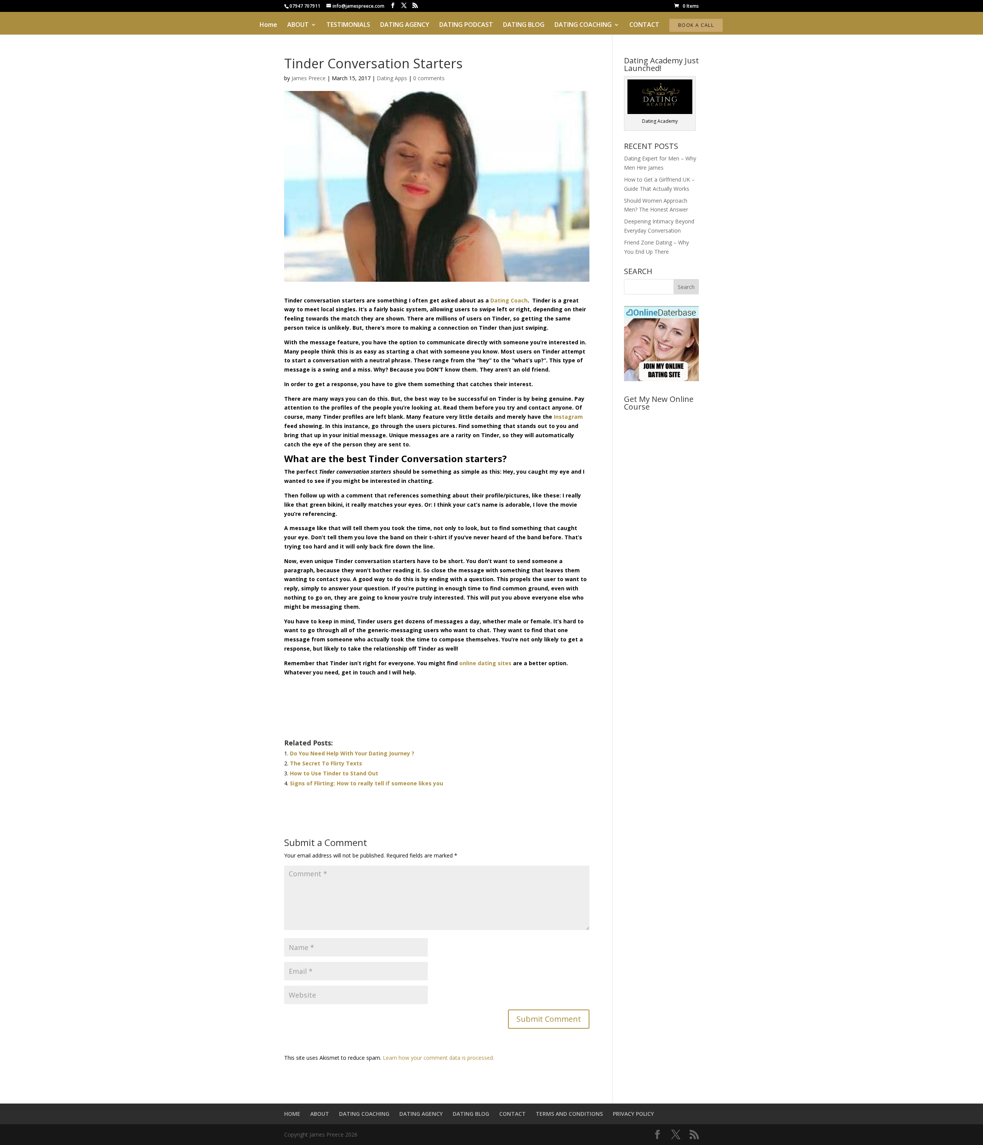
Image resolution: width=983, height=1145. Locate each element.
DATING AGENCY (404, 25)
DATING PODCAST (466, 25)
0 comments (429, 78)
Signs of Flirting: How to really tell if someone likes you (366, 783)
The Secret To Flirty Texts (326, 763)
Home (268, 25)
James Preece (308, 78)
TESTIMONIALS (348, 25)
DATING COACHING (583, 25)
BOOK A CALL (696, 25)
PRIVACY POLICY (633, 1113)
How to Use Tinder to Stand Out (334, 773)
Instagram (568, 416)
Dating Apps (392, 78)
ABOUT (298, 25)
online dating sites (485, 663)
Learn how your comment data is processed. (438, 1057)
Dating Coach (509, 300)
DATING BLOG (523, 25)
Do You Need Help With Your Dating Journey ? (352, 753)
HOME (292, 1113)
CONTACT (644, 25)
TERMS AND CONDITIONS (569, 1113)
